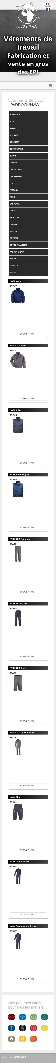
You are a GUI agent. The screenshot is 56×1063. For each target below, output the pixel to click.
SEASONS (14, 265)
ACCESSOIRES (16, 114)
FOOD (12, 197)
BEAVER (13, 128)
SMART (13, 272)
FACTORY (14, 190)
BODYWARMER (16, 149)
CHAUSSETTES (16, 176)
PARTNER (14, 258)
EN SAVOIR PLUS (27, 334)
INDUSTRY (14, 217)
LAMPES (13, 224)
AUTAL (13, 121)
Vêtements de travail (27, 100)
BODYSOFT (14, 142)
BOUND (13, 156)
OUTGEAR (14, 238)
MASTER (13, 231)
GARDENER (15, 204)
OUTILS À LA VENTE (18, 245)
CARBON (13, 162)
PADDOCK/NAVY (17, 252)
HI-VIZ (12, 210)
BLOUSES (14, 135)
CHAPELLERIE (16, 169)
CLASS (12, 183)
